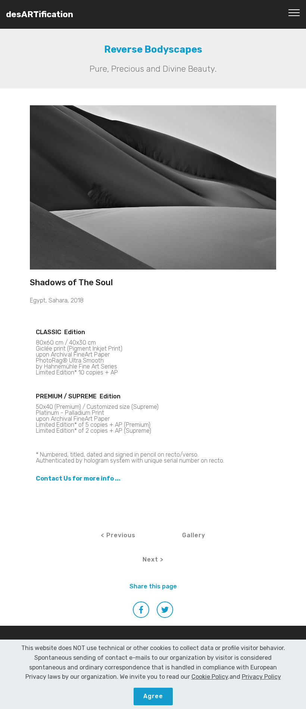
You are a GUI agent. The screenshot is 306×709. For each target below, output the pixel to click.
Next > (153, 559)
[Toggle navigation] (294, 12)
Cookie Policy (209, 676)
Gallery (193, 535)
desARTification (39, 14)
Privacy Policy (261, 676)
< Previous (118, 535)
